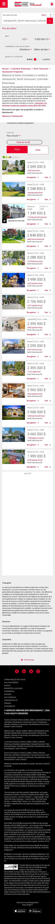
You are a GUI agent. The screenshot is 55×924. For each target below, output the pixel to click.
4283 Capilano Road (34, 327)
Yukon (13, 726)
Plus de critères (9, 28)
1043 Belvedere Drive (35, 193)
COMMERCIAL (9, 691)
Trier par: (10, 133)
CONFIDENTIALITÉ (10, 700)
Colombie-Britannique (43, 720)
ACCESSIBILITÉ (9, 706)
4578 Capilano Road (34, 460)
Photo (17, 149)
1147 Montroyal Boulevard (37, 217)
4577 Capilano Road (34, 305)
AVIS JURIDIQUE (10, 697)
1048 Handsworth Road (36, 416)
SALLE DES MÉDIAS (11, 682)
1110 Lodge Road (34, 372)
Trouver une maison (10, 720)
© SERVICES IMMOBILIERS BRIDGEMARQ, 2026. (27, 710)
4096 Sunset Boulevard (35, 239)
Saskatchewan (17, 722)
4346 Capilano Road (34, 394)
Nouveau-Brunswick (30, 722)
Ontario (20, 720)
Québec (26, 720)
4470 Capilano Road (34, 283)
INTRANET (8, 694)
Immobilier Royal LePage (28, 4)
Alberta (32, 720)
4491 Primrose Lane (34, 350)
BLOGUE (7, 685)
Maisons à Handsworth (12, 116)
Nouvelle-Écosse (34, 724)
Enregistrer (31, 177)
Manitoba (8, 722)
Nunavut (19, 726)
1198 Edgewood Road (35, 438)
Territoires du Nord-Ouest (19, 724)
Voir (46, 177)
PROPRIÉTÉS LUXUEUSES (13, 688)
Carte (38, 150)
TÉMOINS (7, 703)
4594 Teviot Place (33, 171)
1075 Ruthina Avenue (35, 261)
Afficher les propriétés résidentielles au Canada (19, 764)
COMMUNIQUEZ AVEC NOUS (14, 679)
